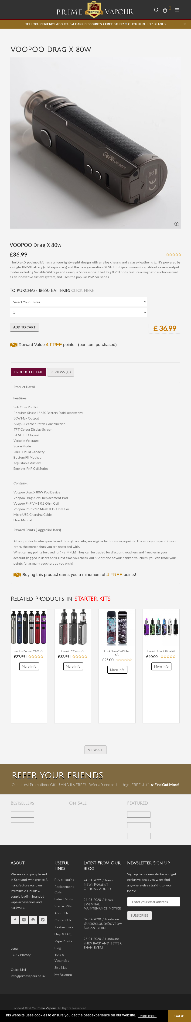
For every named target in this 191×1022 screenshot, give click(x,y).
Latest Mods (64, 899)
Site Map (61, 967)
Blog (58, 948)
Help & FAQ (63, 934)
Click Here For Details (147, 24)
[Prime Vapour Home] (95, 9)
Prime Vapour (46, 1008)
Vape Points (63, 941)
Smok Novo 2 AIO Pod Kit (116, 653)
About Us (61, 913)
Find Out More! (166, 784)
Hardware (112, 919)
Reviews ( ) (61, 372)
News (109, 880)
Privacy (25, 955)
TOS (14, 955)
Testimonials (64, 927)
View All (95, 750)
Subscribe (139, 915)
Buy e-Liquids (64, 880)
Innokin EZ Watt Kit (72, 651)
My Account (63, 974)
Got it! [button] (179, 1016)
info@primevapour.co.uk (28, 976)
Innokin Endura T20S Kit (28, 651)
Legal (14, 948)
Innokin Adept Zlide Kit (161, 651)
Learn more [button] (147, 1016)
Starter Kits (63, 906)
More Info (29, 666)
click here (82, 290)
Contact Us (63, 920)
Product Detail (28, 372)
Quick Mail (18, 970)
